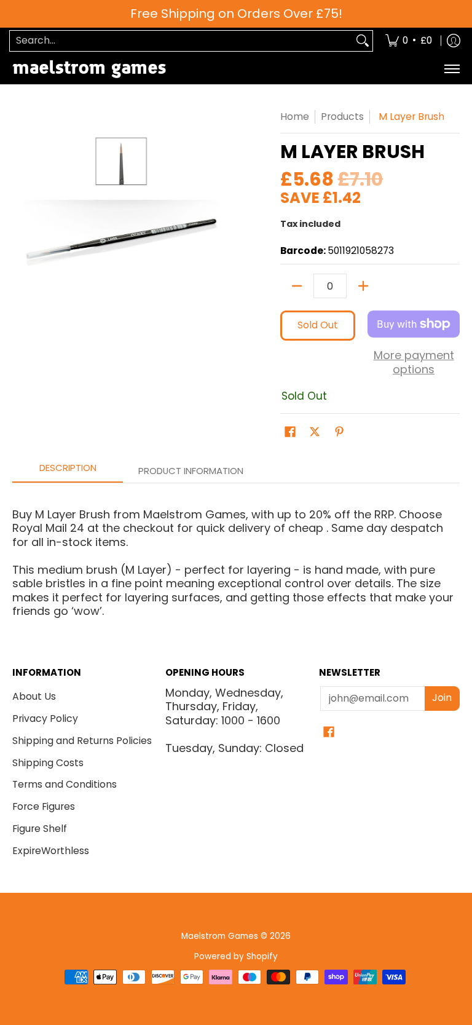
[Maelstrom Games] (89, 69)
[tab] (67, 471)
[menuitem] (408, 41)
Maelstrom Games (219, 936)
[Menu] (451, 69)
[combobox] (181, 41)
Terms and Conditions (64, 784)
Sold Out (317, 325)
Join (442, 698)
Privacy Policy (45, 718)
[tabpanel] (236, 551)
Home (294, 116)
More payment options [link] (414, 362)
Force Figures (43, 806)
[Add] (363, 286)
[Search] (362, 41)
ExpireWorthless (50, 851)
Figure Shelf (39, 828)
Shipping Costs (48, 763)
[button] (290, 433)
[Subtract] (296, 286)
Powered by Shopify (236, 956)
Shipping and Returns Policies (82, 741)
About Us (34, 696)
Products (342, 116)
